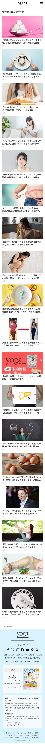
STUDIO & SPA (33, 661)
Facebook (7, 649)
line (32, 649)
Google (36, 649)
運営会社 (34, 735)
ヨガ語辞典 (36, 737)
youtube (27, 649)
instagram (17, 649)
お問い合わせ (7, 733)
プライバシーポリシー (12, 735)
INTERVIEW (10, 658)
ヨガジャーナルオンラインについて (13, 737)
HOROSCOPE (20, 661)
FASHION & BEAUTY (31, 658)
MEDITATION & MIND (25, 655)
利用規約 (36, 733)
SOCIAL (39, 655)
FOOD (19, 658)
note (22, 649)
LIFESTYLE (9, 661)
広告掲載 (30, 733)
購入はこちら (12, 687)
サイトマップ (28, 737)
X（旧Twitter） (12, 649)
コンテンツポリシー (25, 735)
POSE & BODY (8, 655)
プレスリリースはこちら (19, 733)
